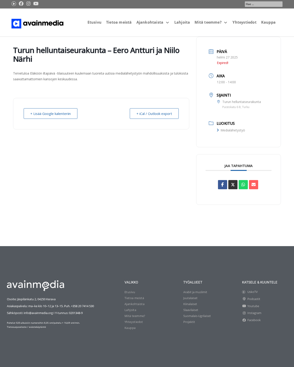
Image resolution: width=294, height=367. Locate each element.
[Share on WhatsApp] (243, 184)
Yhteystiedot (133, 322)
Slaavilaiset (190, 310)
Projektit (189, 322)
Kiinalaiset (190, 304)
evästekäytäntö (37, 326)
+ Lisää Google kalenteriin (50, 113)
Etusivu (129, 292)
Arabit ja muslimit (195, 292)
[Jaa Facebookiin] (222, 184)
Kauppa (130, 328)
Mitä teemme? (134, 316)
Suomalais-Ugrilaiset (197, 316)
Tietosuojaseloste (17, 326)
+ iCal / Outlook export (154, 113)
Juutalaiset (190, 298)
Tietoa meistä (134, 298)
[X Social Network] (232, 184)
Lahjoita (130, 310)
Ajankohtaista (134, 304)
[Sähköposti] (253, 184)
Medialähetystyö (232, 130)
